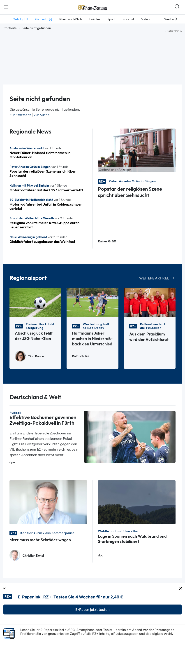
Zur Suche (42, 115)
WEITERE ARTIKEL (154, 278)
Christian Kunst (33, 555)
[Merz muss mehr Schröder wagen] (48, 501)
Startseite (10, 28)
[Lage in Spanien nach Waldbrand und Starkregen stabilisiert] (137, 501)
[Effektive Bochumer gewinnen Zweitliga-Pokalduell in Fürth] (130, 436)
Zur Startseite (20, 115)
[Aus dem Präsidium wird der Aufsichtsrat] (150, 302)
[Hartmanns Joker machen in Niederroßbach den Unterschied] (92, 302)
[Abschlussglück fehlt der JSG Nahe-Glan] (35, 302)
